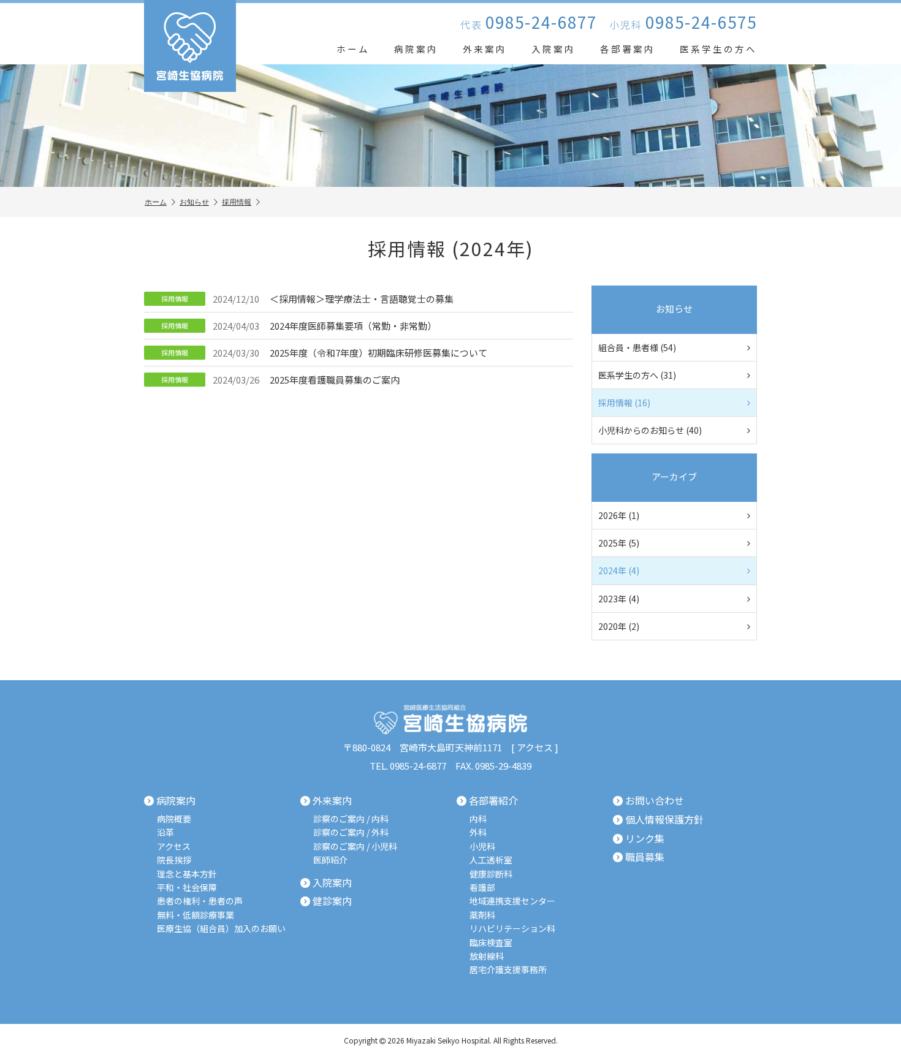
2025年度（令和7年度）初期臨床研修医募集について (324, 352)
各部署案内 (627, 48)
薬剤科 (482, 915)
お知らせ (194, 202)
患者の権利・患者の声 (200, 901)
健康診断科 (491, 874)
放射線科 (487, 956)
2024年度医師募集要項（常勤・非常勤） (298, 325)
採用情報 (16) (624, 402)
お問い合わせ (654, 800)
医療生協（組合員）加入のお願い (221, 928)
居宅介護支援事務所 (508, 969)
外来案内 (485, 48)
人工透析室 (491, 860)
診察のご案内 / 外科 (351, 832)
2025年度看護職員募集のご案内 (280, 379)
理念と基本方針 (187, 874)
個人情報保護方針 (664, 819)
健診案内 (332, 901)
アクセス (535, 747)
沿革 (165, 832)
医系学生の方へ (718, 48)
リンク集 (644, 838)
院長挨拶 (174, 860)
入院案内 (553, 48)
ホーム (353, 48)
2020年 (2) (618, 626)
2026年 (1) (618, 515)
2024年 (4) (618, 570)
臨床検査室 (491, 942)
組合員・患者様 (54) (637, 347)
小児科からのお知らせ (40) (650, 430)
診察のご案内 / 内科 (351, 819)
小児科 (482, 846)
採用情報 (236, 202)
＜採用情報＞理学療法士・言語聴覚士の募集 (307, 298)
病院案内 (416, 48)
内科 (478, 819)
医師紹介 (330, 860)
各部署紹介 (493, 800)
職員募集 (644, 857)
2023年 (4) (618, 599)
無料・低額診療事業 (195, 915)
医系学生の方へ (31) (637, 375)
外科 (478, 832)
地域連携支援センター (512, 901)
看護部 (482, 887)
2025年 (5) (618, 543)
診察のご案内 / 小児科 (355, 846)
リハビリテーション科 (512, 928)
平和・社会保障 (187, 887)
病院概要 (174, 819)
